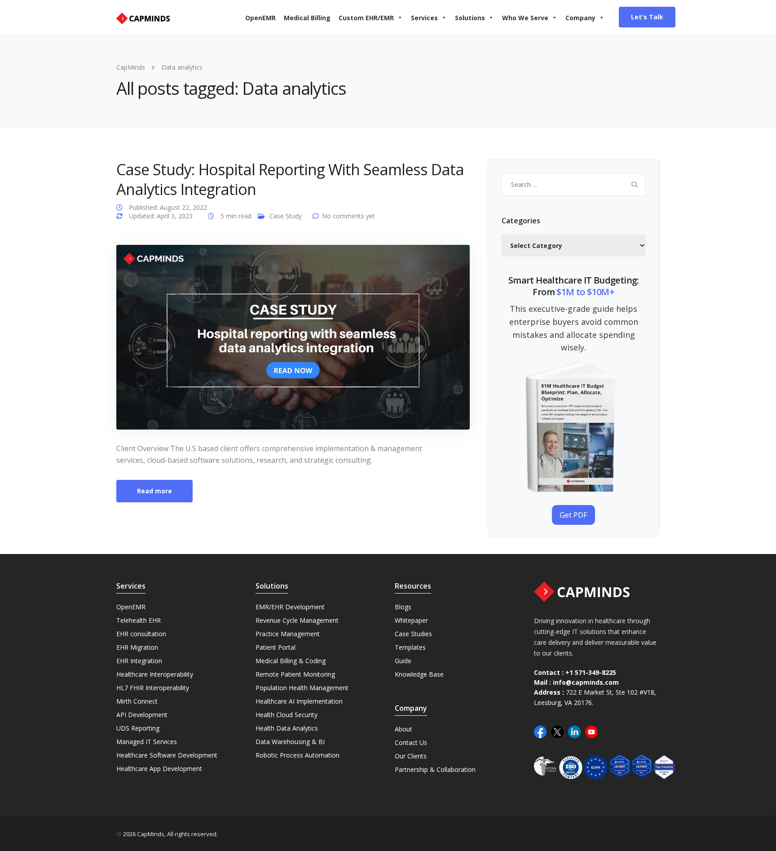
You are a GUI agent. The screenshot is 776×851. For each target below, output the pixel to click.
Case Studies (413, 633)
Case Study (285, 216)
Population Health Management (302, 687)
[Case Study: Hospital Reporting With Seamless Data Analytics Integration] (293, 336)
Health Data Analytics (287, 728)
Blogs (403, 607)
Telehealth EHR (138, 620)
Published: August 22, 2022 (168, 207)
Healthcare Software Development (166, 755)
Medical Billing (307, 17)
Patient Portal (275, 647)
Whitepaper (411, 620)
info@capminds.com (586, 682)
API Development (142, 714)
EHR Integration (139, 660)
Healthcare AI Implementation (299, 701)
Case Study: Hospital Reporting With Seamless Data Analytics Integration (290, 179)
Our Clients (411, 756)
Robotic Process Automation (298, 755)
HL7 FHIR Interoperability (152, 687)
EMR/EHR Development (290, 607)
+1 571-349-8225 (590, 672)
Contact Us (411, 742)
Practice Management (288, 633)
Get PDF (573, 515)
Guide (403, 660)
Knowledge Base (419, 674)
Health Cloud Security (286, 714)
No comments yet (348, 216)
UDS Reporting (137, 728)
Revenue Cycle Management (297, 620)
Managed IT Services (146, 741)
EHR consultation (141, 633)
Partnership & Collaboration (435, 769)
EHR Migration (137, 647)
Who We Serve (525, 17)
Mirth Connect (137, 701)
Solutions (470, 17)
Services (424, 17)
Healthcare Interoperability (154, 674)
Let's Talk (647, 17)
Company (580, 17)
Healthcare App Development (159, 768)
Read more (154, 491)
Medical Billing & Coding (291, 660)
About (403, 729)
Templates (410, 647)
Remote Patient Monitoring (295, 674)
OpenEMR (260, 17)
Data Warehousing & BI (290, 741)
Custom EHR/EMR (366, 17)
